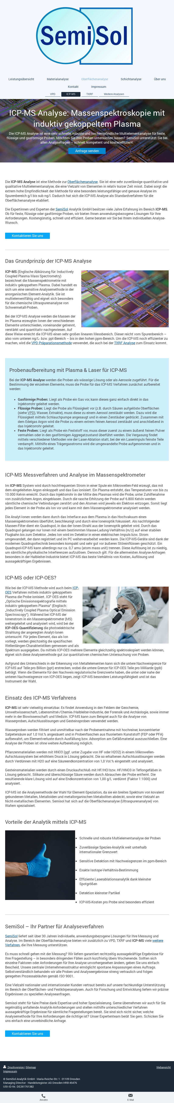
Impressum (10, 1071)
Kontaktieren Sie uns (27, 236)
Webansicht (163, 1067)
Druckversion (15, 1067)
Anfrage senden (87, 151)
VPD (31, 413)
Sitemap (31, 1067)
